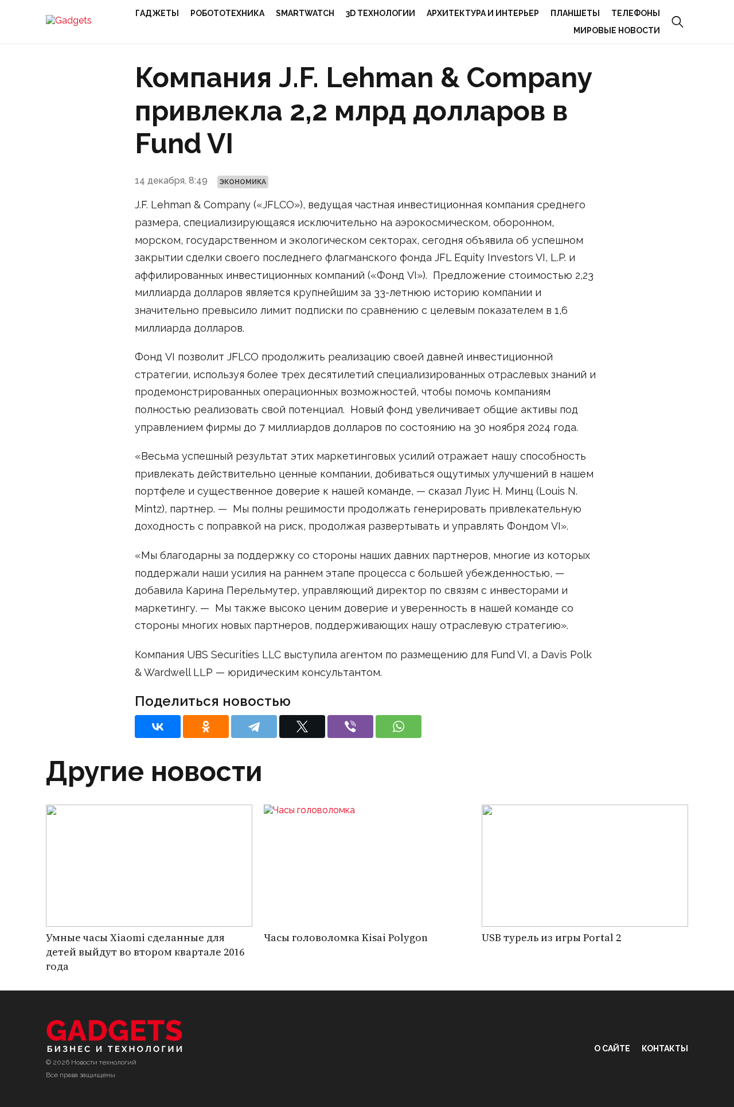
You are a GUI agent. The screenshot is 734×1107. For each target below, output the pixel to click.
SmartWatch (305, 13)
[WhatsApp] (398, 726)
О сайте (612, 1048)
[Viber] (350, 726)
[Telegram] (254, 726)
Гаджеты (157, 13)
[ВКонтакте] (158, 726)
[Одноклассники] (206, 726)
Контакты (665, 1048)
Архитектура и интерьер (483, 13)
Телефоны (635, 13)
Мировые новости (616, 30)
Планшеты (575, 13)
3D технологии (380, 13)
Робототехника (227, 13)
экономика (243, 182)
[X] (302, 726)
